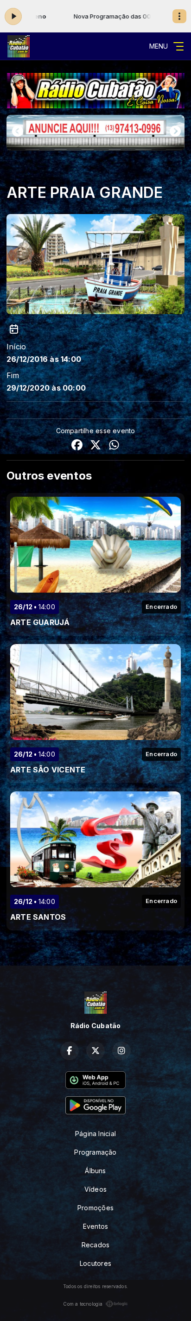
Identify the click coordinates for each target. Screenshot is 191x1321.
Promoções (95, 1208)
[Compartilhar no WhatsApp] (114, 446)
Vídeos (95, 1189)
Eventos (95, 1226)
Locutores (95, 1263)
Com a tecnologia (82, 1304)
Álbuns (95, 1171)
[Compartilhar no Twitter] (95, 446)
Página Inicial (95, 1134)
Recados (95, 1245)
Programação (95, 1152)
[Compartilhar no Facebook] (77, 446)
